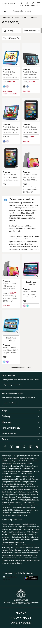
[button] (38, 4)
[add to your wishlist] (17, 64)
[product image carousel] (11, 55)
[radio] (4, 86)
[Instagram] (30, 448)
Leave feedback (10, 403)
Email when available (29, 283)
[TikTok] (37, 448)
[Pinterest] (24, 448)
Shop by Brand (20, 17)
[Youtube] (17, 448)
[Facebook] (5, 448)
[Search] (5, 11)
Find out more (33, 249)
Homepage (6, 17)
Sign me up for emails (12, 385)
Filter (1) (11, 30)
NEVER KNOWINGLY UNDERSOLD (21, 617)
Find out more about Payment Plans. (14, 515)
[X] (11, 448)
